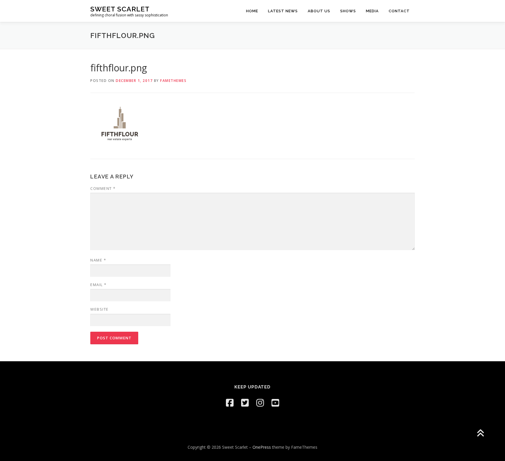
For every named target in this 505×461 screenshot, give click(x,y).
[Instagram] (260, 403)
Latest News (283, 11)
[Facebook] (230, 403)
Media (372, 11)
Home (252, 11)
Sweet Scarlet (120, 9)
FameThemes (173, 80)
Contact (399, 11)
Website (99, 309)
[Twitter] (245, 403)
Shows (348, 11)
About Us (319, 11)
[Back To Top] (480, 433)
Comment (103, 188)
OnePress (261, 447)
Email (98, 284)
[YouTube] (275, 403)
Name (98, 260)
